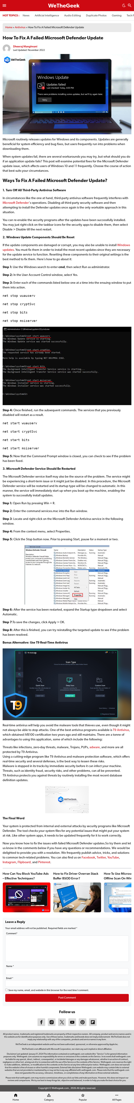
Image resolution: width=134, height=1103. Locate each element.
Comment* (11, 933)
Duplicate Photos (96, 15)
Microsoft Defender (16, 203)
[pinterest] (82, 1025)
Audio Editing (72, 15)
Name (10, 966)
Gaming (116, 15)
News (26, 15)
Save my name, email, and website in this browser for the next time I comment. (48, 990)
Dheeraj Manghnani (25, 46)
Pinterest (44, 862)
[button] (124, 6)
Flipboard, (25, 862)
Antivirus (20, 27)
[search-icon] (129, 6)
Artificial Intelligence (47, 15)
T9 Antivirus (121, 730)
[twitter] (62, 1025)
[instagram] (51, 1025)
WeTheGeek (64, 6)
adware (95, 747)
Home (8, 27)
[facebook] (41, 1025)
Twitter (101, 857)
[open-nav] (4, 5)
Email (9, 978)
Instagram (9, 862)
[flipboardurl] (93, 1025)
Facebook (88, 857)
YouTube (113, 857)
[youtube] (72, 1025)
